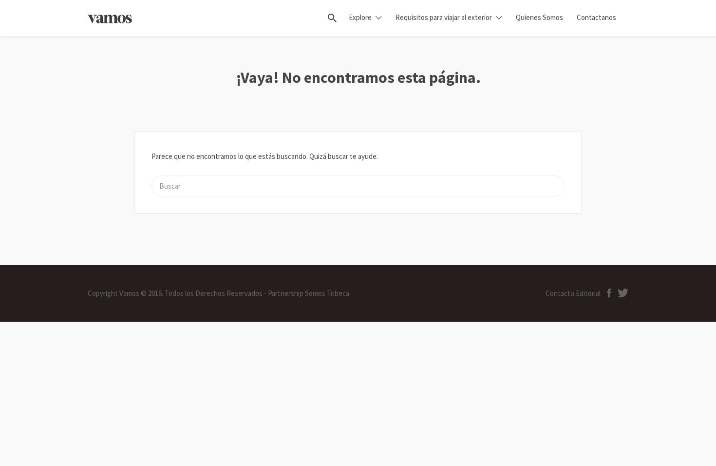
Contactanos (596, 17)
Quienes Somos (539, 17)
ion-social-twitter (623, 293)
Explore (360, 17)
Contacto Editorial (573, 293)
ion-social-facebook (609, 293)
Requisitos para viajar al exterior (444, 17)
